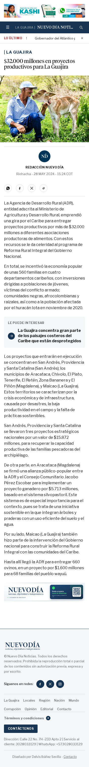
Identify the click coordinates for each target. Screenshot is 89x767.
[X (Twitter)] (50, 684)
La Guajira (19, 52)
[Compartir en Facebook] (20, 188)
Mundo (74, 700)
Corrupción (12, 709)
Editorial (47, 709)
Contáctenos (21, 728)
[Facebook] (40, 684)
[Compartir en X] (32, 188)
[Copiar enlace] (43, 188)
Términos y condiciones (26, 718)
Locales (29, 700)
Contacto (64, 709)
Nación (59, 700)
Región (44, 700)
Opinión (31, 709)
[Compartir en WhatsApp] (8, 188)
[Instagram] (60, 684)
